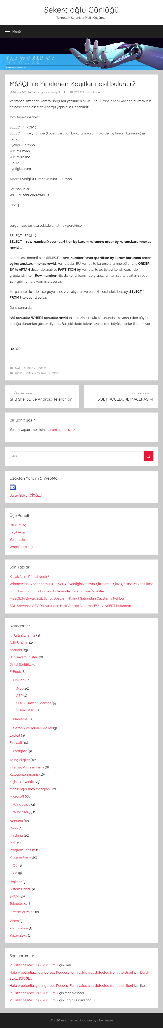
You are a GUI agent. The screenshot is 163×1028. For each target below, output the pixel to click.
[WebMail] (13, 489)
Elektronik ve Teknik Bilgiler (31, 728)
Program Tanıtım (22, 850)
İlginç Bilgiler (20, 760)
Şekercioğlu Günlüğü (81, 10)
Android (16, 650)
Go (15, 873)
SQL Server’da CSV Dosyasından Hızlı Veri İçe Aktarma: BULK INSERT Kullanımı (70, 606)
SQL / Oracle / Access (30, 368)
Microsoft (17, 796)
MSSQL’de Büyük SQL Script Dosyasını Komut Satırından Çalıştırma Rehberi (67, 598)
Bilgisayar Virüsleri (24, 657)
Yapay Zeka (18, 935)
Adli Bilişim (18, 643)
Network (16, 821)
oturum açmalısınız (60, 430)
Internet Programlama (27, 767)
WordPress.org (21, 547)
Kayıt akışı (17, 532)
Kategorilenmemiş (24, 774)
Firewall (16, 743)
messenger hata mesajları (30, 789)
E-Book (15, 672)
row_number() (50, 373)
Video (14, 921)
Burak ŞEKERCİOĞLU (72, 92)
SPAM (14, 896)
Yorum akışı (18, 540)
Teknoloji (16, 904)
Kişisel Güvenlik (22, 782)
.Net (19, 688)
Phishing (16, 835)
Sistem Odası (20, 889)
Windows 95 (22, 812)
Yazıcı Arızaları (23, 912)
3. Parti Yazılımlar (22, 635)
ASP (19, 696)
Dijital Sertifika (21, 664)
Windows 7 (21, 805)
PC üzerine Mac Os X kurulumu (34, 965)
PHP (13, 843)
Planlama (20, 719)
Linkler (18, 680)
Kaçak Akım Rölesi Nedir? (29, 577)
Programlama (20, 857)
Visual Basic (25, 710)
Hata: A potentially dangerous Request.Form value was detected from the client (71, 972)
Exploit (15, 735)
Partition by (32, 373)
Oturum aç (18, 525)
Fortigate (20, 751)
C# (15, 865)
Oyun (14, 828)
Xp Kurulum (19, 928)
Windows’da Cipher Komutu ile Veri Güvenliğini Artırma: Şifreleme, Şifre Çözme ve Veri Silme (81, 584)
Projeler (16, 882)
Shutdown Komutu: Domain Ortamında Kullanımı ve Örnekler (57, 591)
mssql (19, 373)
